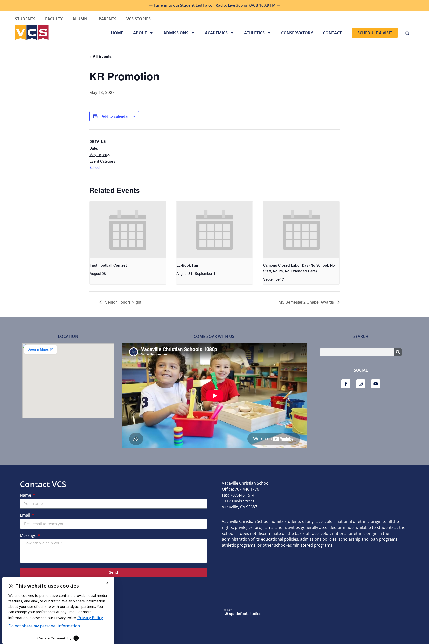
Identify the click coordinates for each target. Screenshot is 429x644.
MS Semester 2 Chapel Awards (307, 302)
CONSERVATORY (297, 33)
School (94, 167)
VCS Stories (138, 19)
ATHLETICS (254, 33)
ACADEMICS (216, 33)
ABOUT (140, 33)
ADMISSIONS (175, 33)
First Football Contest (108, 265)
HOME (117, 33)
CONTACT (332, 33)
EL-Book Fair (187, 265)
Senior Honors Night (122, 302)
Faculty (54, 19)
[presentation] (128, 229)
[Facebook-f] (345, 383)
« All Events (100, 56)
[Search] (398, 352)
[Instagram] (360, 383)
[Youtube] (375, 383)
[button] (407, 33)
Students (25, 19)
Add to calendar (115, 116)
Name (26, 495)
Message (28, 535)
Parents (107, 19)
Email (25, 515)
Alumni (80, 19)
